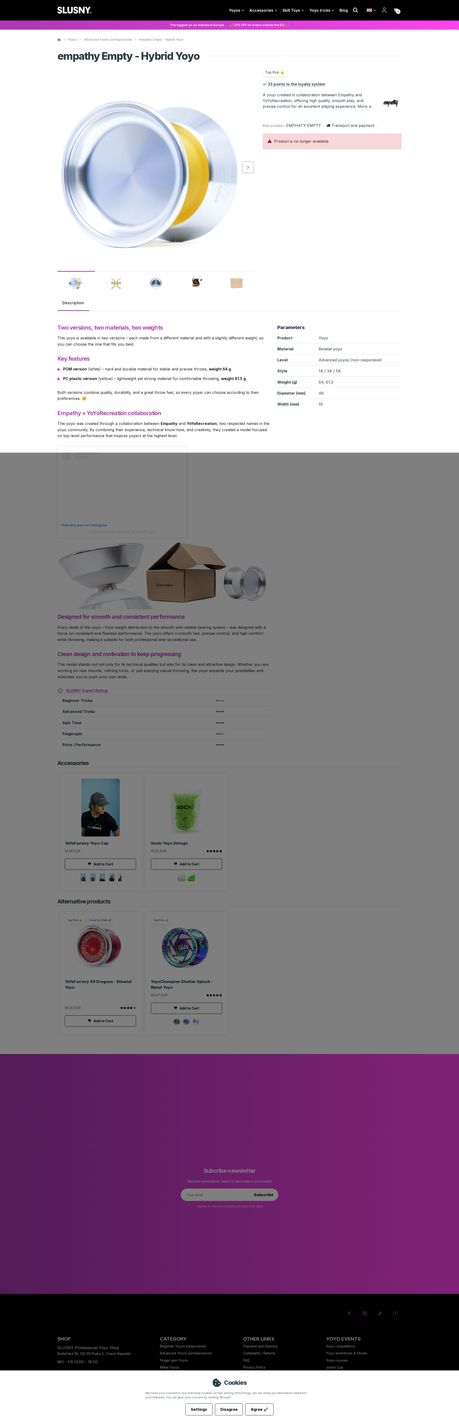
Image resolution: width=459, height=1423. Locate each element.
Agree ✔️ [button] (259, 1409)
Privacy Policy (254, 1367)
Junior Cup (334, 1367)
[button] (396, 10)
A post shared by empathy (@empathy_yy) (122, 532)
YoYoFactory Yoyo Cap (86, 843)
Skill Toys (291, 10)
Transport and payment (352, 125)
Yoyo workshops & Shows (346, 1353)
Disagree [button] (229, 1409)
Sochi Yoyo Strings (169, 843)
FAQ (246, 1360)
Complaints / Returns (259, 1353)
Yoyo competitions (340, 1346)
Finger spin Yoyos (174, 1360)
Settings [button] (199, 1409)
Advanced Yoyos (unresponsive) (108, 39)
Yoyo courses (337, 1360)
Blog (343, 10)
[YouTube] (395, 1313)
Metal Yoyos (169, 1367)
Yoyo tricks (319, 10)
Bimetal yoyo (330, 349)
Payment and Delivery (260, 1346)
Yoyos (234, 10)
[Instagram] (364, 1313)
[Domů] (74, 10)
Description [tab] (73, 303)
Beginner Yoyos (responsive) (183, 1346)
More (362, 106)
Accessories (261, 10)
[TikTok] (380, 1313)
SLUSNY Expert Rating (86, 690)
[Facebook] (349, 1313)
